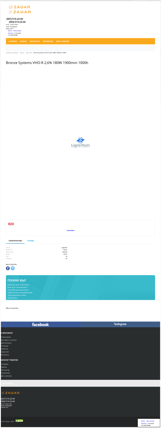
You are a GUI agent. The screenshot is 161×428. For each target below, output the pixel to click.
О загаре (4, 346)
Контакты (5, 355)
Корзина (10, 33)
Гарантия (5, 352)
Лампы (4, 367)
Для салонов (6, 376)
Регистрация (17, 31)
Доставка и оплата (9, 340)
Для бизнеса (6, 343)
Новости (4, 349)
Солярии (4, 364)
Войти (10, 31)
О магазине (6, 337)
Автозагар (5, 370)
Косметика (5, 373)
